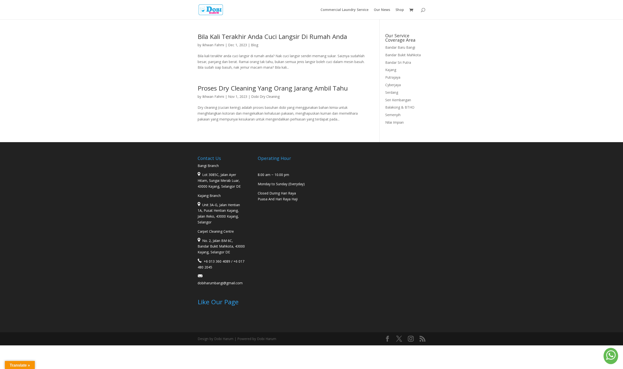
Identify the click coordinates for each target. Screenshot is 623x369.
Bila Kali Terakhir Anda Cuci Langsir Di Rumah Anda (272, 36)
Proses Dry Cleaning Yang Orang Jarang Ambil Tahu (273, 88)
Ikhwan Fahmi (213, 45)
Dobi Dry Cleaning (265, 96)
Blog (254, 45)
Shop (399, 10)
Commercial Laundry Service (344, 10)
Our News (382, 10)
